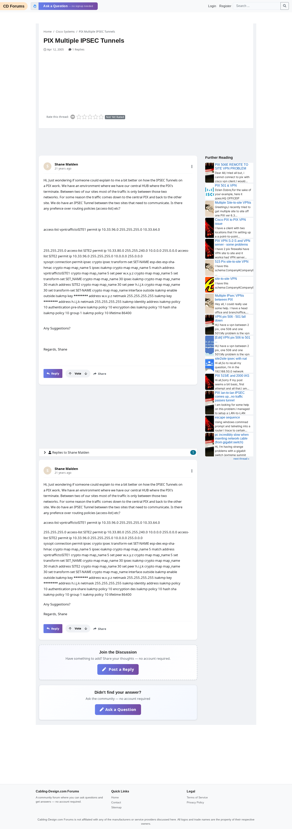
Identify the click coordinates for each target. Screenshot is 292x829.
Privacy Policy (195, 802)
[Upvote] (70, 373)
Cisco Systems (65, 31)
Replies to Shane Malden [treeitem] (123, 452)
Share (101, 374)
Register (225, 6)
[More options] (191, 166)
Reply (54, 373)
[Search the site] (284, 6)
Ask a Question (120, 709)
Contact (116, 802)
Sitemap (116, 807)
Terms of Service (197, 797)
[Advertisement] (148, 81)
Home (48, 31)
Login (212, 6)
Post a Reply (121, 669)
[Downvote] (86, 373)
